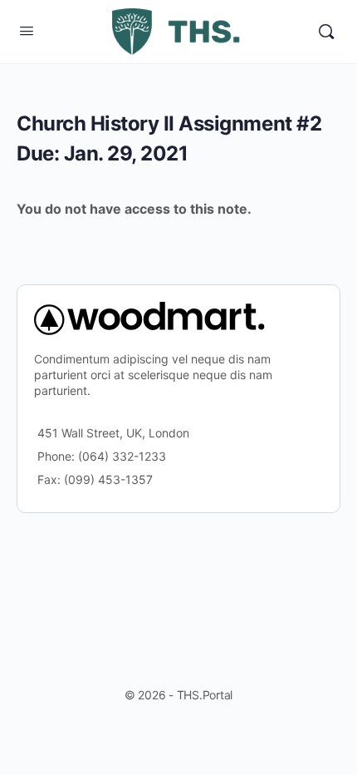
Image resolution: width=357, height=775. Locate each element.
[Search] (326, 31)
